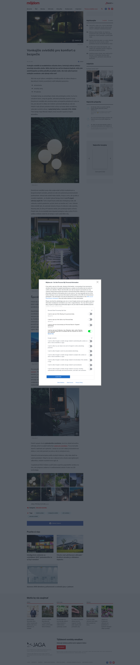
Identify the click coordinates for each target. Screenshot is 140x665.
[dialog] (70, 332)
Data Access (70, 382)
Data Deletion (60, 382)
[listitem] (70, 310)
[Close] (98, 282)
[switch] (90, 314)
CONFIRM (58, 376)
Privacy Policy (79, 382)
